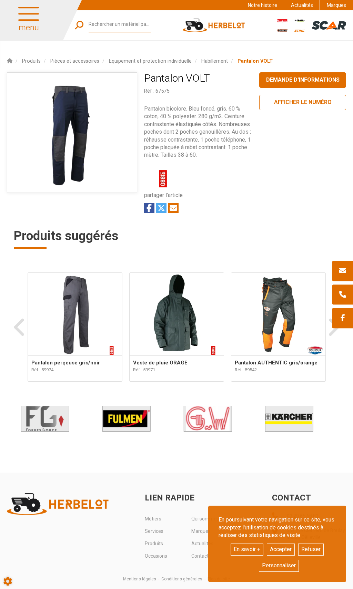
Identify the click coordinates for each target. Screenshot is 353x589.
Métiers (153, 518)
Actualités (302, 5)
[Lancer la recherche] (79, 25)
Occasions (156, 556)
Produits (154, 543)
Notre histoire (262, 5)
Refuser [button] (311, 549)
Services (154, 531)
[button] (255, 61)
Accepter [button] (281, 549)
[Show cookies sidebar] (7, 581)
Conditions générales (181, 579)
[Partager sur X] (161, 208)
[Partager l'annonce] (173, 208)
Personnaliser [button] (279, 565)
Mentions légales (139, 579)
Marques (336, 5)
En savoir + (247, 549)
